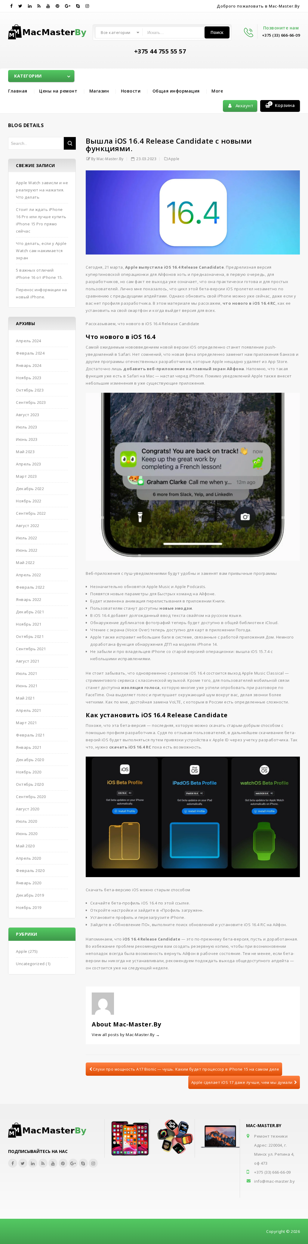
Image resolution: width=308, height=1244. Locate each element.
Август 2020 (27, 809)
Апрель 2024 (28, 340)
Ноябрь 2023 (29, 377)
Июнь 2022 (27, 550)
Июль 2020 (26, 821)
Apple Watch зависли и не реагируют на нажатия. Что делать (42, 190)
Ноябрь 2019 (29, 907)
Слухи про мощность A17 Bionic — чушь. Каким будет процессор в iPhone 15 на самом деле (186, 1069)
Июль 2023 (26, 427)
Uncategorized (30, 963)
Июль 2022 (26, 538)
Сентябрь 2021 (31, 648)
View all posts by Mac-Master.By (126, 1034)
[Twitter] (20, 6)
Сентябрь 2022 (31, 513)
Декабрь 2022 (30, 488)
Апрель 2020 (28, 858)
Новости (131, 91)
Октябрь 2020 (30, 784)
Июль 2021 (26, 673)
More (217, 91)
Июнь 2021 (27, 685)
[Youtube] (48, 6)
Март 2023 (26, 476)
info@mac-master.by (274, 1181)
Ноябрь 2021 (29, 624)
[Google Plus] (68, 6)
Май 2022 (25, 562)
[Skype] (78, 6)
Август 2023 (27, 414)
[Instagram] (87, 6)
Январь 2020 (29, 883)
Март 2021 (26, 722)
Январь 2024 (29, 365)
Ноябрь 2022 (29, 501)
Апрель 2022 (28, 575)
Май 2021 (25, 698)
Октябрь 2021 (30, 636)
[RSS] (39, 6)
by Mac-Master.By (107, 158)
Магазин (99, 91)
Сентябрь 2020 (31, 796)
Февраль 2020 (30, 870)
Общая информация (176, 91)
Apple (174, 158)
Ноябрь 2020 (29, 772)
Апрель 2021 (28, 710)
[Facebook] (11, 6)
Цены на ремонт (58, 91)
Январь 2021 (29, 747)
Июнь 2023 (27, 439)
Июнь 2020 (27, 833)
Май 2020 (25, 846)
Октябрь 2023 (30, 390)
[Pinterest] (58, 6)
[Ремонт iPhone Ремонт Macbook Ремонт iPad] (48, 31)
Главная (17, 91)
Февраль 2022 (30, 587)
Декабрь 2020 (30, 759)
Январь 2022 (29, 599)
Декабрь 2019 (30, 895)
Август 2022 (27, 525)
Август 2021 (27, 661)
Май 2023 (25, 451)
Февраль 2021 (30, 735)
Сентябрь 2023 (31, 402)
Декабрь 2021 (30, 611)
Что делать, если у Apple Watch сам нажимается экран (41, 251)
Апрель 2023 (28, 464)
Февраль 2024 (30, 353)
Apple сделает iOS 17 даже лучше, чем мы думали (242, 1082)
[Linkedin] (30, 6)
